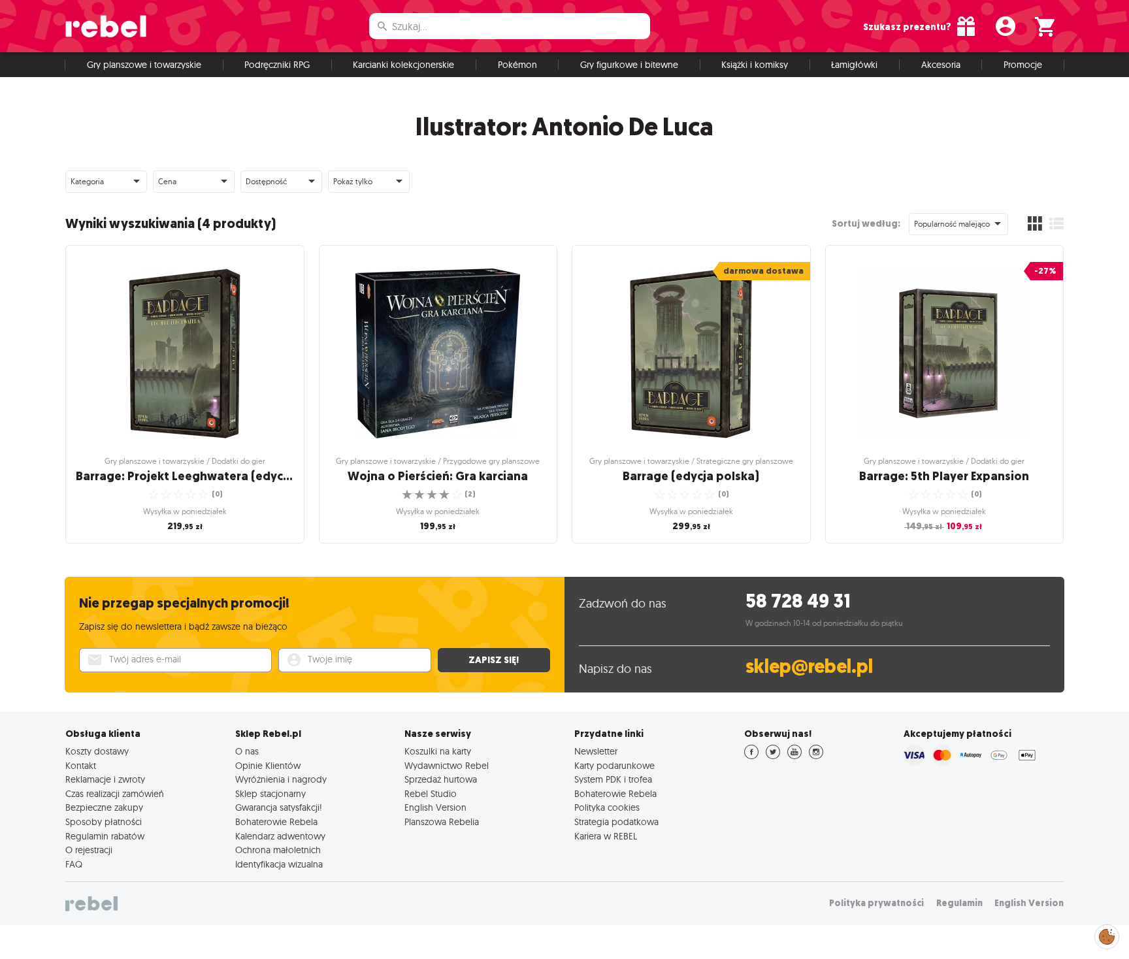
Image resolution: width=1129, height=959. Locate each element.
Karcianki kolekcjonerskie (403, 65)
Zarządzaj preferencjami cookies (1107, 934)
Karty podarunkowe (614, 766)
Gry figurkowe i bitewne (629, 65)
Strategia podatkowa (616, 822)
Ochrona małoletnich (278, 850)
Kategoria (87, 181)
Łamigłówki (854, 65)
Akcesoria (940, 65)
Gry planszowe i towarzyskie (144, 65)
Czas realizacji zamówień (114, 794)
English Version (435, 807)
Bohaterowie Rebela (276, 822)
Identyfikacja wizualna (279, 864)
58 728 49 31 (798, 601)
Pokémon (517, 65)
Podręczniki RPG (277, 65)
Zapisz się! (493, 659)
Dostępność (266, 181)
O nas (247, 751)
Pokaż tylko (352, 181)
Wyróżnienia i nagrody (281, 779)
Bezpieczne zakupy (104, 807)
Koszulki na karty (437, 751)
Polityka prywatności (876, 903)
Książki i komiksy (754, 65)
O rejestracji (88, 850)
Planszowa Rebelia (441, 822)
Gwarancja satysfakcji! (278, 807)
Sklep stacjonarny (270, 794)
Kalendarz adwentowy (280, 836)
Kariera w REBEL (605, 836)
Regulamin (959, 903)
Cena (167, 181)
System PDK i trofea (613, 779)
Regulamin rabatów (104, 836)
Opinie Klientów (268, 766)
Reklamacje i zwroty (105, 779)
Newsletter (595, 751)
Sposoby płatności (103, 822)
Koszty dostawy (97, 751)
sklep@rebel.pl (809, 666)
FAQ (73, 864)
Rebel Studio (430, 794)
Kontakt (80, 766)
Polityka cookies (607, 807)
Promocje (1023, 65)
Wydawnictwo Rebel (446, 766)
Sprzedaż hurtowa (440, 779)
